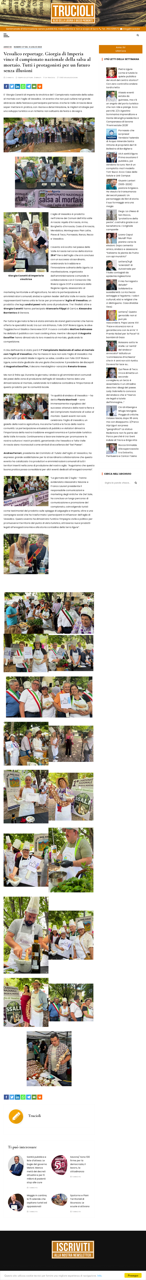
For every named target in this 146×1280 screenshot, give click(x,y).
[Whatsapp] (23, 86)
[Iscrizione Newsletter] (73, 1250)
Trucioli (51, 77)
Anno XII (8, 47)
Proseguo (133, 1275)
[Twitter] (11, 86)
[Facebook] (6, 86)
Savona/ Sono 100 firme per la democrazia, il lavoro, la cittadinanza (80, 1164)
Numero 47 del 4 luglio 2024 (28, 47)
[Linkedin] (17, 86)
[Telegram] (28, 86)
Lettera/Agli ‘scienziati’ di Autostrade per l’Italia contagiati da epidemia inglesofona (121, 269)
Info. (99, 1275)
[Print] (39, 86)
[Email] (34, 86)
